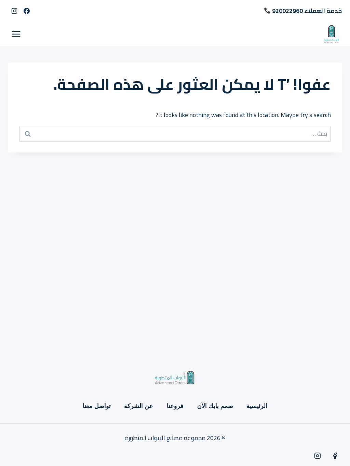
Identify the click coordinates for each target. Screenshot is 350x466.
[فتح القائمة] (16, 34)
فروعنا (175, 406)
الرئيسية (256, 406)
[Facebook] (27, 11)
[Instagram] (14, 11)
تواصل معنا (97, 406)
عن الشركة (138, 406)
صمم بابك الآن (215, 406)
